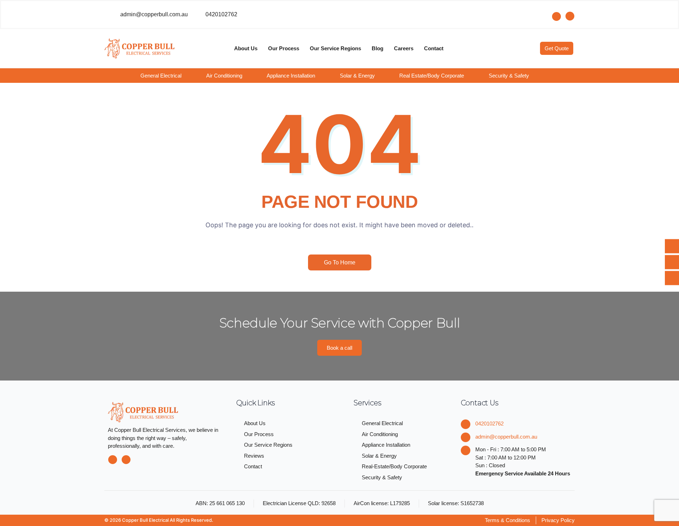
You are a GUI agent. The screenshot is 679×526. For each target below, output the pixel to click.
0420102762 (489, 424)
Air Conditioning (224, 76)
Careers (403, 48)
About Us (245, 48)
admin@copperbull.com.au (506, 437)
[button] (166, 75)
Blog (377, 48)
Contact (433, 48)
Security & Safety (509, 76)
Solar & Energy (357, 76)
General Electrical (160, 76)
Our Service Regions (335, 48)
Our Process (283, 48)
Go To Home (339, 262)
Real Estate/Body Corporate (431, 76)
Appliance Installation (291, 76)
